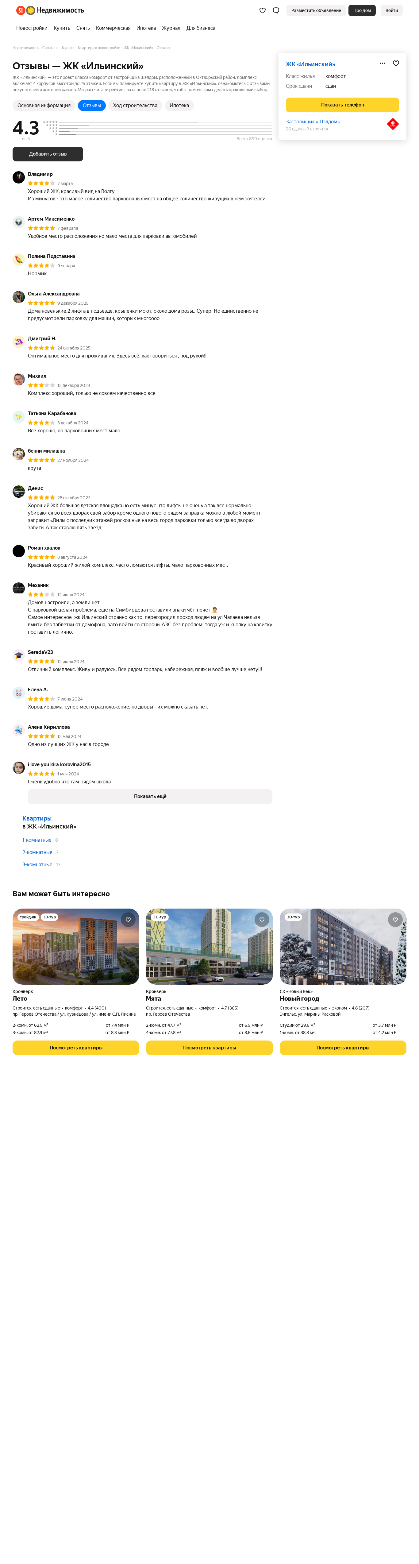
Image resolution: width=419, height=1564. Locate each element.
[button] (276, 10)
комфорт (335, 76)
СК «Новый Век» (296, 991)
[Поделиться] (382, 63)
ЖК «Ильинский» (310, 64)
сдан (330, 86)
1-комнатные (37, 840)
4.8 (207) (361, 1008)
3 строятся (317, 128)
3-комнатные (37, 864)
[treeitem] (33, 28)
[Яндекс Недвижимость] (50, 10)
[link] (392, 10)
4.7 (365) (230, 1008)
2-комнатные (37, 852)
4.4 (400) (97, 1008)
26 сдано (295, 128)
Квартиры (37, 818)
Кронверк (23, 991)
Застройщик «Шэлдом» (313, 122)
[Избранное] (262, 10)
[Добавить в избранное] (396, 63)
